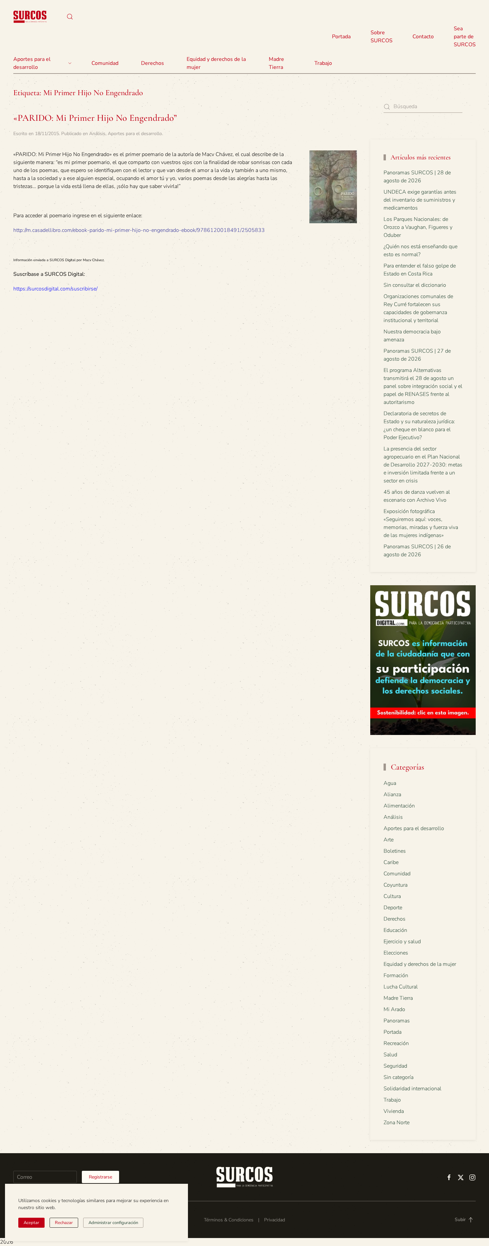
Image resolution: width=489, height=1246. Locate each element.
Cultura (392, 896)
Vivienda (394, 1111)
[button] (70, 16)
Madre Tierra (276, 63)
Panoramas (397, 1020)
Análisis (97, 133)
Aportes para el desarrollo (135, 133)
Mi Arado (394, 1009)
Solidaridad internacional (412, 1088)
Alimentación (399, 805)
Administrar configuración (113, 1223)
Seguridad (395, 1066)
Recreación (396, 1043)
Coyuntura (396, 885)
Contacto (423, 36)
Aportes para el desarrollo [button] (32, 63)
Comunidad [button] (104, 63)
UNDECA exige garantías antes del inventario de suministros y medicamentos (420, 200)
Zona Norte (396, 1122)
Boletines (395, 851)
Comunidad (397, 873)
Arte (389, 839)
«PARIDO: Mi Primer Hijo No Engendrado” (95, 117)
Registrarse (100, 1177)
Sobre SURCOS (382, 36)
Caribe (391, 862)
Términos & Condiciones (228, 1220)
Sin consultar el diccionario (415, 285)
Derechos (395, 919)
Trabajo (323, 63)
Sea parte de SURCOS (465, 36)
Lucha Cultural (401, 986)
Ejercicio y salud (402, 941)
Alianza (392, 794)
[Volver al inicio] (30, 16)
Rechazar (64, 1223)
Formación (396, 975)
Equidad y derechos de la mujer (216, 63)
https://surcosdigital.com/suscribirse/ (55, 288)
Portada (341, 36)
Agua (390, 783)
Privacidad (274, 1220)
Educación (395, 930)
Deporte (393, 907)
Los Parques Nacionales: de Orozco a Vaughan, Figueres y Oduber (418, 227)
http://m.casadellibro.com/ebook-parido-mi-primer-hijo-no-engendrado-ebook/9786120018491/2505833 (139, 230)
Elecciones (396, 953)
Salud (390, 1054)
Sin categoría (398, 1077)
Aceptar (31, 1223)
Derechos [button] (152, 63)
